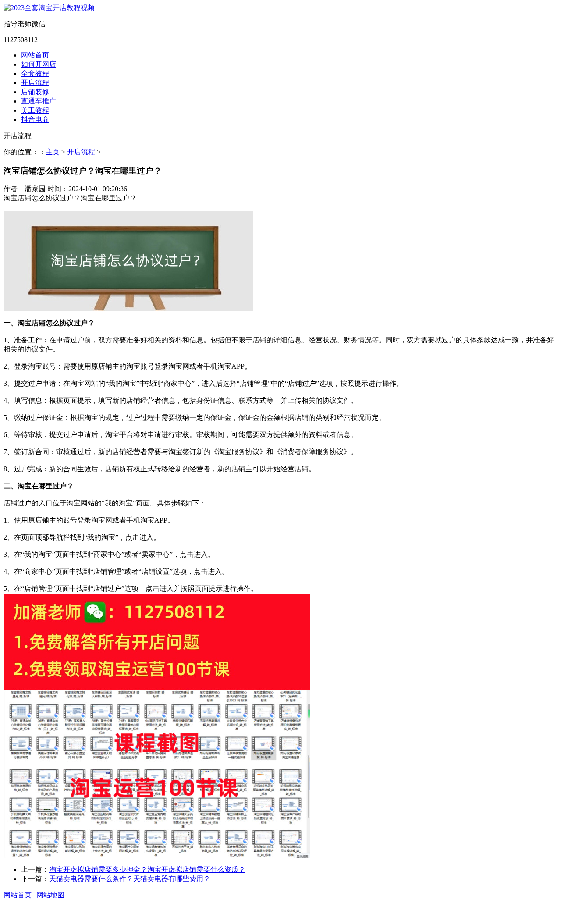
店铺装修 (35, 92)
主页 (53, 152)
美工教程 (35, 110)
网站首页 (35, 55)
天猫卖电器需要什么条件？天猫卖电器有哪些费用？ (129, 878)
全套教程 (35, 73)
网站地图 (50, 895)
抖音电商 (35, 119)
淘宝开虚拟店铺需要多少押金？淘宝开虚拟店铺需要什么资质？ (147, 869)
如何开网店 (38, 64)
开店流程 (35, 82)
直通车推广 (38, 101)
